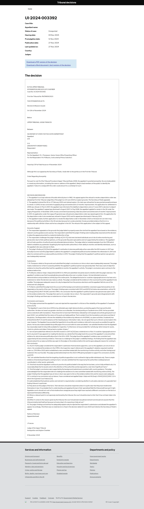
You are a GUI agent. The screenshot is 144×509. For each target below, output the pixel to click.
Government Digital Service (73, 498)
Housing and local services (66, 467)
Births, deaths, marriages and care (36, 474)
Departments (94, 460)
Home (30, 9)
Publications (94, 474)
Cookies (35, 498)
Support (28, 498)
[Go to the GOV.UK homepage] (33, 2)
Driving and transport (32, 456)
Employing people (63, 460)
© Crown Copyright (112, 502)
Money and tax (62, 470)
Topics (92, 467)
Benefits (59, 456)
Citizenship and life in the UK (34, 477)
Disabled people (62, 474)
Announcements (95, 477)
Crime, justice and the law (33, 470)
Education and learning (64, 463)
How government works (98, 456)
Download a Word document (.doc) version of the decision (49, 65)
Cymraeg (51, 498)
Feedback (43, 498)
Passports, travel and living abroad (36, 463)
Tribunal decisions (66, 2)
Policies (92, 470)
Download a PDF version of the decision (42, 62)
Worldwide (93, 463)
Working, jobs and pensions (34, 467)
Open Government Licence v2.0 (61, 502)
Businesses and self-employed (35, 460)
